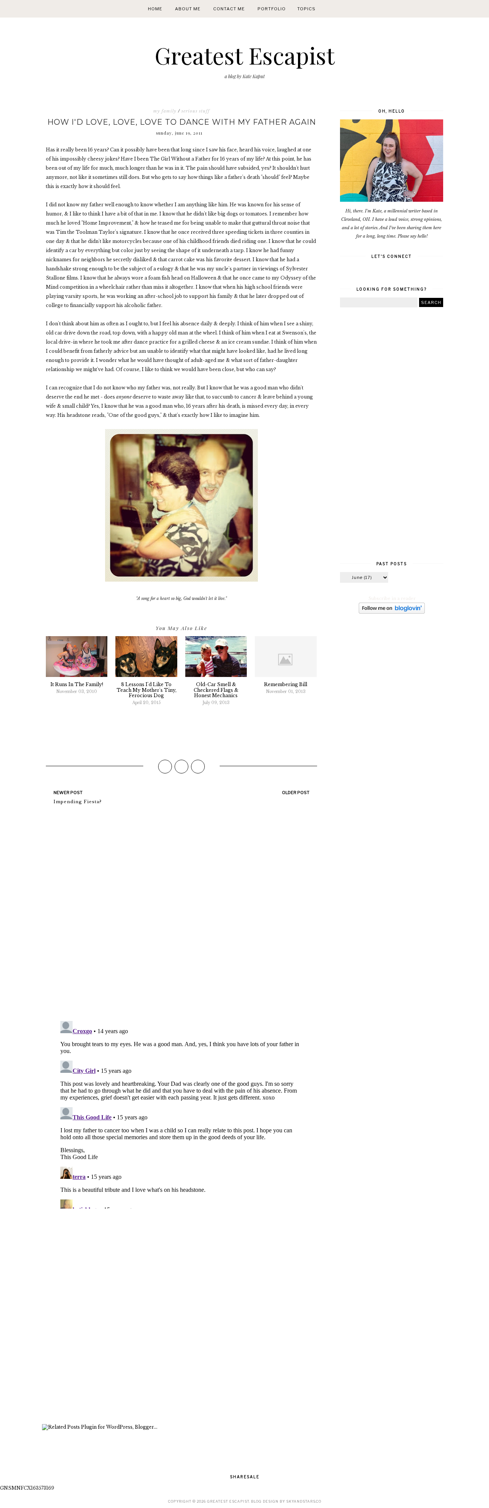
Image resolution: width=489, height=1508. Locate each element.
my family (164, 111)
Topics (306, 8)
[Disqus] (181, 916)
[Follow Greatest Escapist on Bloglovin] (392, 612)
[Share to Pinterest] (198, 766)
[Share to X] (181, 766)
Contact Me (229, 8)
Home (155, 8)
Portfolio (271, 8)
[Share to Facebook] (165, 766)
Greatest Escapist (245, 55)
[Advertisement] (181, 1317)
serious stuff (195, 111)
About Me (188, 8)
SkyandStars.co (303, 1501)
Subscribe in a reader (392, 598)
